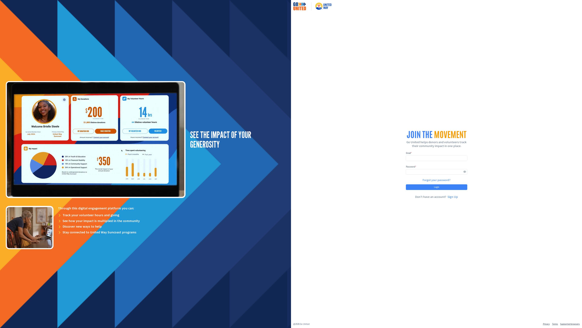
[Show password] (464, 171)
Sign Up (452, 197)
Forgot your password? (436, 180)
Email (409, 153)
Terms (555, 324)
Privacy (546, 324)
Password (411, 167)
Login (436, 187)
